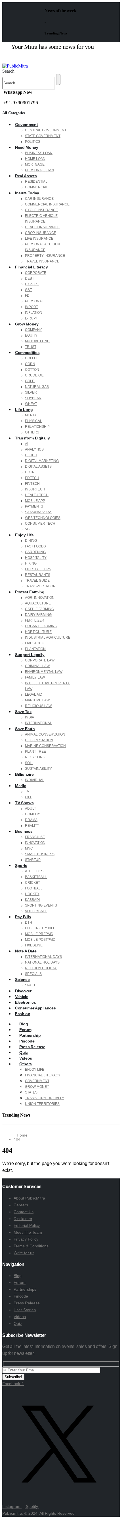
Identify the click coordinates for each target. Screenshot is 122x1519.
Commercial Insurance (47, 204)
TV (27, 791)
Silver (31, 392)
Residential (36, 182)
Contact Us (23, 1212)
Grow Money (27, 324)
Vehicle (21, 996)
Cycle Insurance (41, 210)
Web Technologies (42, 518)
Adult (30, 809)
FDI (27, 296)
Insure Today (27, 193)
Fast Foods (35, 546)
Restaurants (37, 575)
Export (32, 284)
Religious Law (38, 706)
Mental (32, 415)
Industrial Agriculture (47, 638)
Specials (33, 974)
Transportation (40, 586)
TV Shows (24, 803)
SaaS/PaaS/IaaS (38, 512)
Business (23, 831)
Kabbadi (32, 900)
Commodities (27, 352)
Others (32, 432)
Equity (31, 335)
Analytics (34, 449)
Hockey (32, 894)
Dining (31, 541)
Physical (33, 421)
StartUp (33, 860)
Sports (21, 865)
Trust (30, 347)
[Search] (58, 79)
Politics (32, 142)
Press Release (27, 1303)
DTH (28, 923)
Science (22, 979)
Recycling (35, 757)
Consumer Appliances (35, 1008)
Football (34, 888)
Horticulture (38, 632)
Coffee (32, 358)
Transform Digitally (32, 438)
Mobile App (35, 501)
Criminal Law (37, 666)
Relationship (37, 427)
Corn (30, 364)
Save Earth (25, 728)
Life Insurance (39, 239)
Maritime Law (37, 700)
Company (33, 330)
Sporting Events (41, 905)
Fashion (22, 1013)
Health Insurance (42, 227)
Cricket (32, 883)
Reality (32, 826)
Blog (18, 1275)
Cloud (31, 455)
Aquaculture (38, 603)
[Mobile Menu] (4, 60)
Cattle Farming (39, 609)
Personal (34, 301)
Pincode (21, 1296)
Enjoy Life (24, 535)
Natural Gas (37, 387)
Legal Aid (33, 695)
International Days (43, 957)
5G (27, 529)
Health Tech (37, 495)
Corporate (35, 273)
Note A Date (25, 951)
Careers (21, 1205)
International (38, 723)
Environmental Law (43, 672)
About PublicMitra (29, 1198)
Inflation (33, 313)
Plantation (35, 649)
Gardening (35, 552)
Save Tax (23, 711)
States (31, 1092)
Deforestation (39, 740)
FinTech (32, 484)
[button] (8, 71)
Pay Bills (23, 917)
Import (31, 307)
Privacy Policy (26, 1239)
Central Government (45, 130)
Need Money (26, 147)
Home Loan (35, 159)
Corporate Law (39, 660)
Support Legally (30, 654)
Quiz (18, 1323)
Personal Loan (39, 170)
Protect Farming (30, 592)
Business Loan (38, 153)
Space (30, 985)
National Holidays (42, 962)
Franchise (35, 837)
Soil (29, 763)
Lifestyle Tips (38, 569)
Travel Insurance (42, 261)
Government (26, 124)
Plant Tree (35, 752)
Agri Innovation (39, 598)
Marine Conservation (45, 746)
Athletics (34, 871)
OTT (28, 797)
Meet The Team (28, 1232)
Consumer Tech (40, 524)
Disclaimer (23, 1218)
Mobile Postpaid (40, 940)
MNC (29, 848)
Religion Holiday (41, 968)
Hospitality (36, 558)
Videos (20, 1316)
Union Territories (42, 1104)
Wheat (31, 404)
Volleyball (36, 911)
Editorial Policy (27, 1225)
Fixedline (34, 945)
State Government (42, 136)
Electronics (25, 1002)
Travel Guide (37, 581)
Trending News (56, 33)
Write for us (24, 1253)
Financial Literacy (31, 267)
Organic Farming (41, 626)
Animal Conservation (45, 734)
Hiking (31, 563)
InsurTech (35, 489)
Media (20, 785)
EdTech (32, 478)
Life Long (24, 409)
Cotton (32, 370)
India (29, 717)
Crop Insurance (40, 233)
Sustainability (38, 769)
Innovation (35, 843)
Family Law (35, 677)
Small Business (39, 854)
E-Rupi (31, 318)
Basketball (36, 877)
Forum (20, 1282)
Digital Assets (38, 467)
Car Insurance (39, 199)
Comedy (32, 814)
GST (28, 290)
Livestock (34, 643)
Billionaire (24, 774)
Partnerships (25, 1289)
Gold (30, 381)
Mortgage (35, 164)
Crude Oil (34, 375)
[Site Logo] (15, 66)
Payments (34, 506)
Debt (29, 278)
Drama (31, 820)
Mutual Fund (37, 341)
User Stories (25, 1310)
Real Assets (26, 176)
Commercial (36, 187)
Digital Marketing (42, 461)
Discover (23, 991)
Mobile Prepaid (39, 934)
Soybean (33, 398)
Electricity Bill (40, 928)
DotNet (32, 472)
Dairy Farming (38, 615)
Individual (34, 780)
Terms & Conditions (31, 1246)
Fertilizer (34, 620)
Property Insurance (45, 256)
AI (26, 444)
